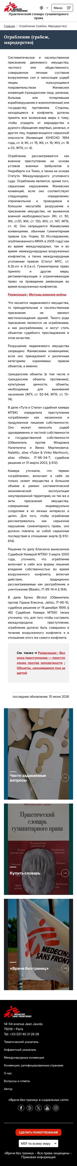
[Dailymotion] (30, 1110)
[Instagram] (56, 1110)
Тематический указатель (21, 1042)
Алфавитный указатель (20, 1050)
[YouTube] (47, 1110)
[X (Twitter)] (38, 1110)
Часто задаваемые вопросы (28, 778)
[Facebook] (21, 1110)
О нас (8, 1073)
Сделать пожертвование (38, 1132)
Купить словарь (25, 873)
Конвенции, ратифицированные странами (33, 1065)
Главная (9, 26)
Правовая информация (38, 1157)
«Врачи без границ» (29, 968)
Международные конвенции (24, 1057)
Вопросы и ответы (17, 1081)
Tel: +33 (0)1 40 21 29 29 (21, 1034)
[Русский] (46, 8)
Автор (8, 1089)
